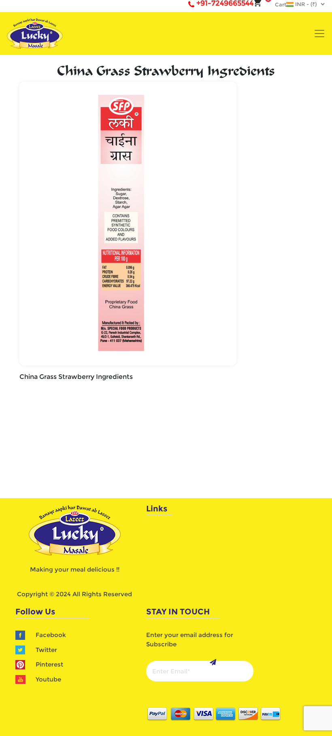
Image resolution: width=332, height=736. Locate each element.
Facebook (51, 635)
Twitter (46, 650)
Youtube (48, 679)
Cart (276, 4)
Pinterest (49, 664)
